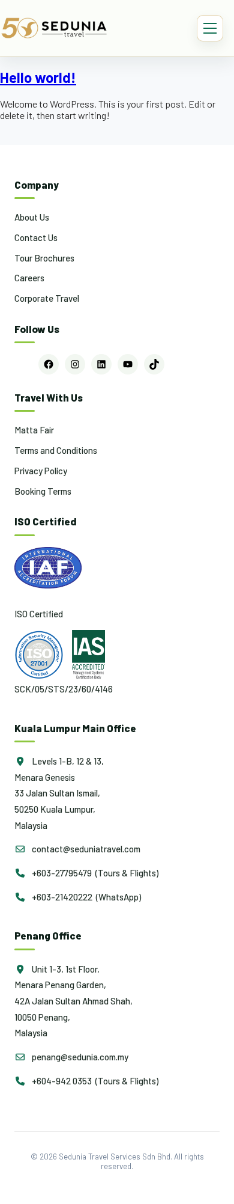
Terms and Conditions (55, 450)
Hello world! (38, 77)
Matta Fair (34, 429)
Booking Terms (42, 491)
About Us (31, 217)
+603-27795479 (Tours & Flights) (94, 872)
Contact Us (36, 237)
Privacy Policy (40, 470)
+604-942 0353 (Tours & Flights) (94, 1080)
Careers (29, 277)
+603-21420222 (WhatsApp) (85, 896)
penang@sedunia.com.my (79, 1056)
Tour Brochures (44, 257)
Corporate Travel (46, 298)
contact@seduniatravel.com (85, 848)
